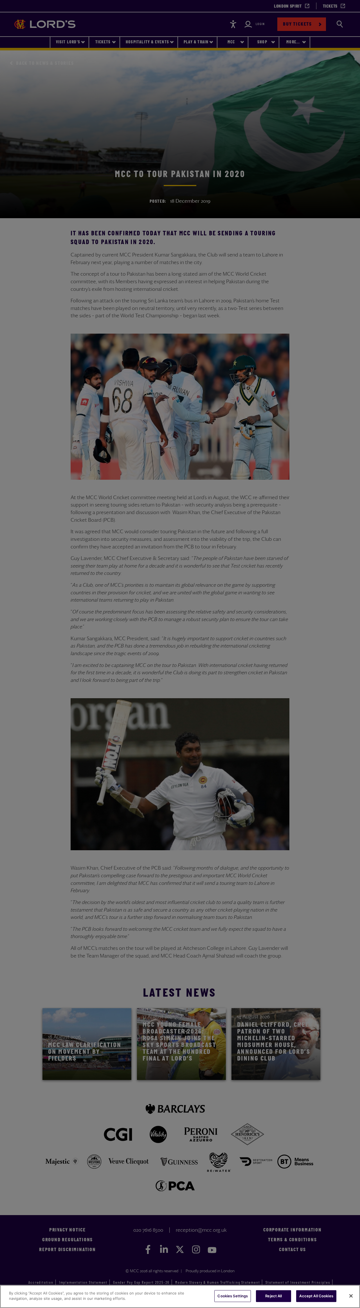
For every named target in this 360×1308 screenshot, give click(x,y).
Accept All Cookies (316, 1296)
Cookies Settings (232, 1296)
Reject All (273, 1296)
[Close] (351, 1296)
